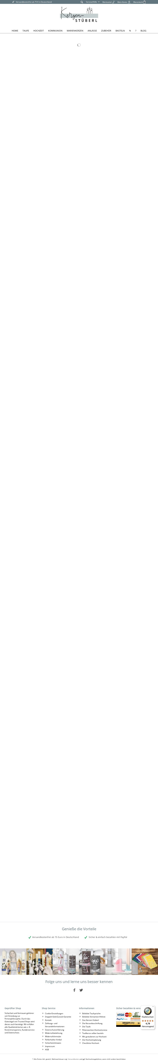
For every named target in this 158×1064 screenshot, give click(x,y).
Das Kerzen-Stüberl (90, 1020)
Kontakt (48, 1020)
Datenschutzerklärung (54, 1030)
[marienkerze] (13, 961)
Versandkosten (73, 1059)
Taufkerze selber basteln (93, 1033)
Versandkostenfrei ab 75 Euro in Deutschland (55, 937)
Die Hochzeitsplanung (91, 1040)
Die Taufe (86, 1026)
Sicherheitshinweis (53, 1043)
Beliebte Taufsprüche (91, 1013)
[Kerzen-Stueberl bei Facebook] (74, 990)
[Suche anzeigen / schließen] (82, 2)
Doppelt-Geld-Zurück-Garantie (58, 1016)
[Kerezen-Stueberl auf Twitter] (81, 990)
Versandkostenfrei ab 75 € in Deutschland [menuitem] (33, 2)
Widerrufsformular (53, 1036)
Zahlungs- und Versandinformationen (54, 1025)
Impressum (50, 1046)
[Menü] (153, 1007)
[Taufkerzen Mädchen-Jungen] (66, 961)
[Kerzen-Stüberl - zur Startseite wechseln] (79, 15)
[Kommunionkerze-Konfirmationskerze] (39, 961)
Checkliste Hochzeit (90, 1043)
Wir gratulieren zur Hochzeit (94, 1036)
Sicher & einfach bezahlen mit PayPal (107, 937)
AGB (47, 1049)
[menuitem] (81, 2)
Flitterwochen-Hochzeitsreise (94, 1030)
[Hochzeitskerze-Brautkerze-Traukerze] (92, 961)
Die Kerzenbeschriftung (92, 1023)
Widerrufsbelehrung (53, 1033)
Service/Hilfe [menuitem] (91, 2)
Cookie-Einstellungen (54, 1013)
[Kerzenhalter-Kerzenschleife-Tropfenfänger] (118, 961)
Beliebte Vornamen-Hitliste (93, 1016)
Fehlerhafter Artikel (53, 1039)
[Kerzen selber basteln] (145, 961)
